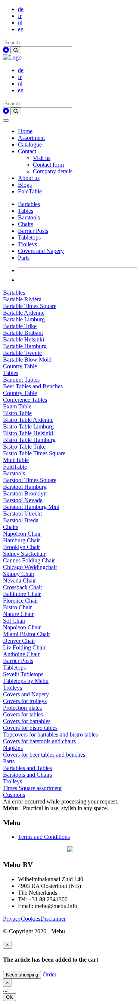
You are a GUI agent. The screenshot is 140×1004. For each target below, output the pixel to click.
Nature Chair (18, 614)
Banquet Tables (21, 379)
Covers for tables (23, 714)
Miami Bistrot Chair (26, 634)
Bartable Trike (20, 326)
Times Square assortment (32, 788)
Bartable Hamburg (25, 346)
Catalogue (30, 144)
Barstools (29, 217)
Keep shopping (22, 975)
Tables (25, 211)
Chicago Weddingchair (30, 567)
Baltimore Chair (22, 594)
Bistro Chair (17, 607)
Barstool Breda (20, 520)
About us (29, 178)
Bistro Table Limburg (28, 426)
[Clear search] (6, 50)
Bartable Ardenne (23, 312)
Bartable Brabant (23, 333)
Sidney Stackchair (24, 554)
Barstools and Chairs (27, 775)
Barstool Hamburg (25, 487)
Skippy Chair (18, 574)
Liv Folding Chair (24, 647)
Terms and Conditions (44, 837)
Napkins (13, 748)
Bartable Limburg (24, 319)
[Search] (15, 50)
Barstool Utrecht (22, 513)
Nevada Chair (19, 580)
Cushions (14, 795)
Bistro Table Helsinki (28, 433)
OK (9, 997)
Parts (23, 257)
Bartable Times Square (29, 306)
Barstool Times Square (29, 480)
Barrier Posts (33, 231)
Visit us (41, 158)
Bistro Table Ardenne (28, 420)
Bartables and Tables (27, 768)
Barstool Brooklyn (25, 493)
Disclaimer (53, 918)
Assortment (31, 138)
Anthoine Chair (21, 654)
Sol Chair (14, 621)
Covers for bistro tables (30, 728)
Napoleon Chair (22, 533)
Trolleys (27, 244)
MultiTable (16, 460)
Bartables (29, 204)
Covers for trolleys (25, 701)
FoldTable (30, 191)
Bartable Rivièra (22, 299)
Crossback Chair (22, 587)
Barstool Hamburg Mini (31, 507)
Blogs (25, 185)
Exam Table (17, 406)
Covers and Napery (41, 251)
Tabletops (29, 237)
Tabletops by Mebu (26, 681)
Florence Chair (20, 600)
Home (25, 131)
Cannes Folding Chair (29, 560)
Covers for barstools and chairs (39, 741)
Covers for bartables (26, 721)
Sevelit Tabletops (23, 674)
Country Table (20, 366)
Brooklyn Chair (21, 547)
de (21, 9)
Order (49, 974)
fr (20, 16)
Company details (52, 171)
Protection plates (22, 708)
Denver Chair (19, 641)
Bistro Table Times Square (34, 453)
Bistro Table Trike (24, 446)
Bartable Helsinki (23, 339)
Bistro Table (17, 413)
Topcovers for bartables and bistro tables (50, 734)
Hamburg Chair (21, 540)
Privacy (12, 918)
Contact (27, 151)
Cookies (30, 918)
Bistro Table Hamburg (29, 440)
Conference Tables (25, 400)
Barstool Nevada (23, 500)
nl (20, 22)
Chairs (25, 224)
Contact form (48, 164)
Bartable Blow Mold (27, 359)
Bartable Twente (22, 353)
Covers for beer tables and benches (44, 754)
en (21, 29)
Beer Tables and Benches (33, 386)
